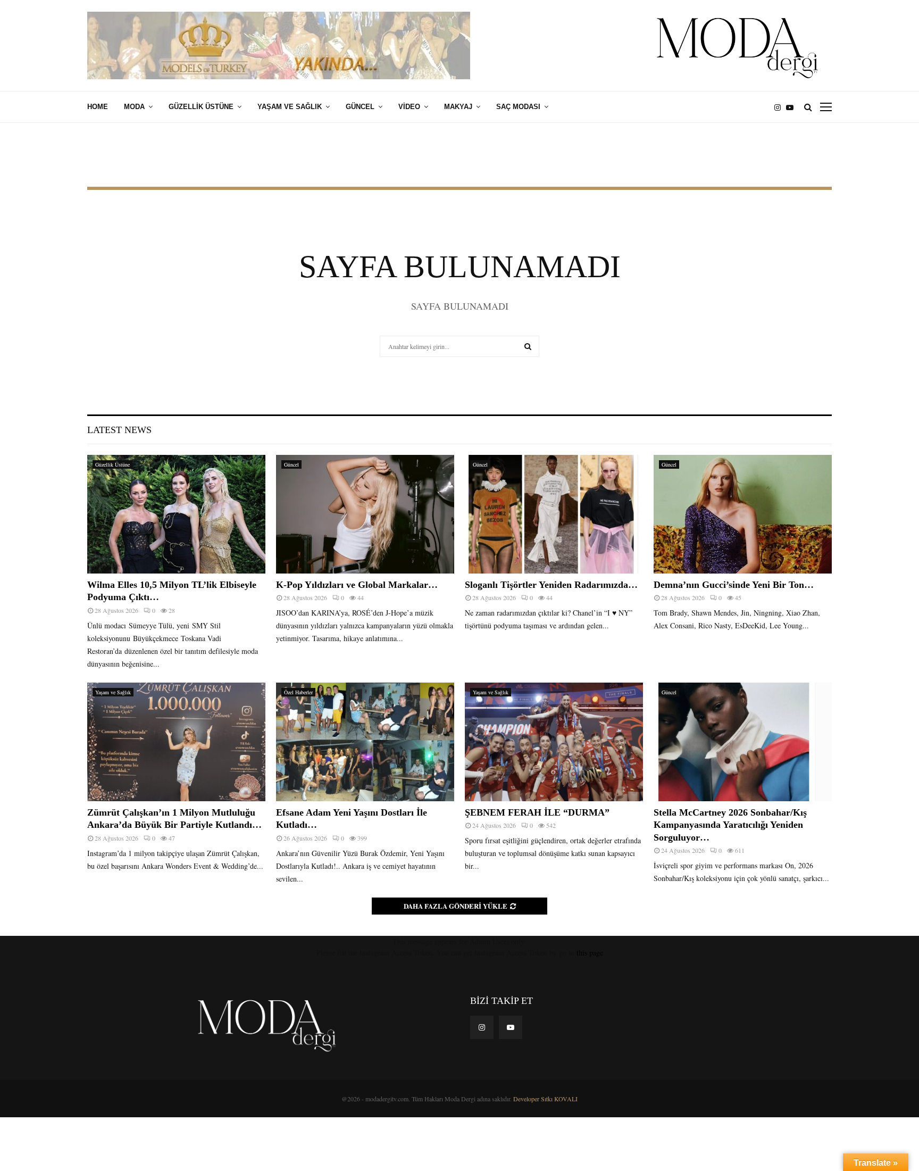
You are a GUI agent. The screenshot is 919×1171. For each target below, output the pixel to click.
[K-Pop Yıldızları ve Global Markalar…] (365, 514)
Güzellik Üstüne (201, 107)
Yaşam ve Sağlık (289, 107)
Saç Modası (518, 107)
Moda (134, 107)
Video (409, 107)
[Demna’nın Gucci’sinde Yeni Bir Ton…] (743, 514)
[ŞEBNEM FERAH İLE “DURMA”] (554, 742)
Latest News (119, 430)
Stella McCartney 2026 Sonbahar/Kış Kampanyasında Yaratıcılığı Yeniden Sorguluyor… (730, 825)
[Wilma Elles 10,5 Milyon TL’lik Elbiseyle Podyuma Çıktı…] (176, 514)
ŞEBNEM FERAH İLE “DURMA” (538, 812)
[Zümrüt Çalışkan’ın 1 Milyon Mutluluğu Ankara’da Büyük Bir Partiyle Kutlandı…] (176, 742)
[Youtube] (792, 107)
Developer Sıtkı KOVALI (545, 1098)
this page (590, 953)
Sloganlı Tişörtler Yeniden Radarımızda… (551, 584)
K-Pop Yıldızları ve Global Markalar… (357, 584)
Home (97, 107)
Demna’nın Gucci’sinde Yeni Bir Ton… (734, 584)
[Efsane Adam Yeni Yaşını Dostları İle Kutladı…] (365, 742)
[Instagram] (780, 107)
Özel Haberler (298, 692)
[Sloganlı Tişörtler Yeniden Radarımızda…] (554, 514)
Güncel (360, 107)
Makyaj (458, 107)
